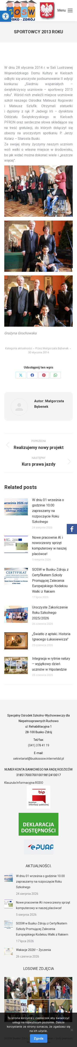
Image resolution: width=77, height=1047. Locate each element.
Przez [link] (52, 348)
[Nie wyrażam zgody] (72, 1030)
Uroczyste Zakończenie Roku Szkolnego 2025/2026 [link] (50, 612)
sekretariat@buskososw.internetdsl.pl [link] (38, 758)
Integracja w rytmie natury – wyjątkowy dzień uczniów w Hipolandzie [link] (51, 664)
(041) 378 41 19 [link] (38, 745)
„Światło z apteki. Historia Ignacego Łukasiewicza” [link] (51, 637)
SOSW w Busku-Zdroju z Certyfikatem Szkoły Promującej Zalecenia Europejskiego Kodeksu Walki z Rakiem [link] (50, 580)
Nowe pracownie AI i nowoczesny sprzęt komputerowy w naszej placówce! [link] (49, 545)
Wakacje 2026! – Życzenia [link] (33, 950)
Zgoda (38, 1038)
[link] (5, 16)
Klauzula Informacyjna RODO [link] (23, 782)
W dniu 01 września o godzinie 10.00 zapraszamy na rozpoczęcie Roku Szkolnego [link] (48, 511)
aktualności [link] (25, 348)
